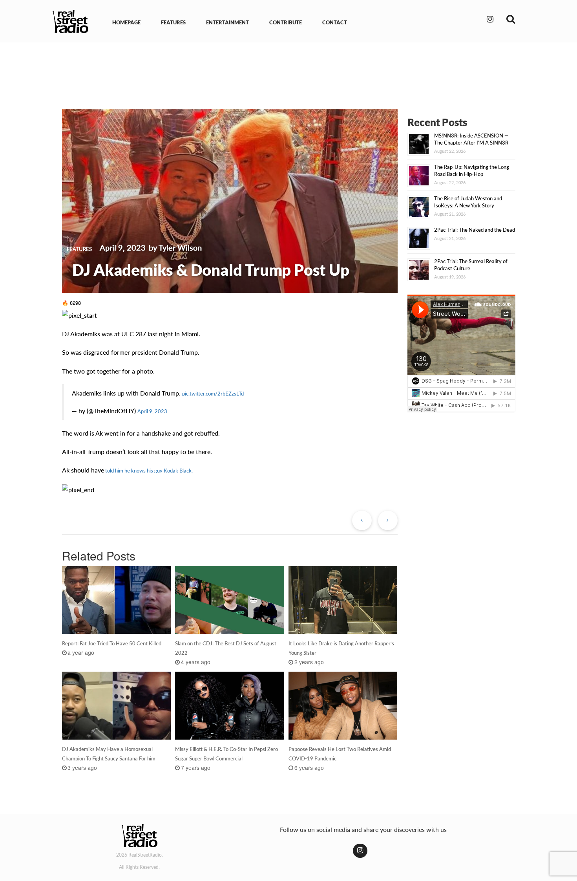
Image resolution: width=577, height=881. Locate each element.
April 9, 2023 (152, 411)
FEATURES (173, 22)
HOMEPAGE (126, 22)
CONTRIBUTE (285, 22)
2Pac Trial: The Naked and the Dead (474, 230)
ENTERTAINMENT (227, 22)
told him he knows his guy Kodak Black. (148, 470)
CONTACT (334, 22)
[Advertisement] (288, 70)
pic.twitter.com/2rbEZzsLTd (213, 393)
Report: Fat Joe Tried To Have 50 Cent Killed (111, 643)
